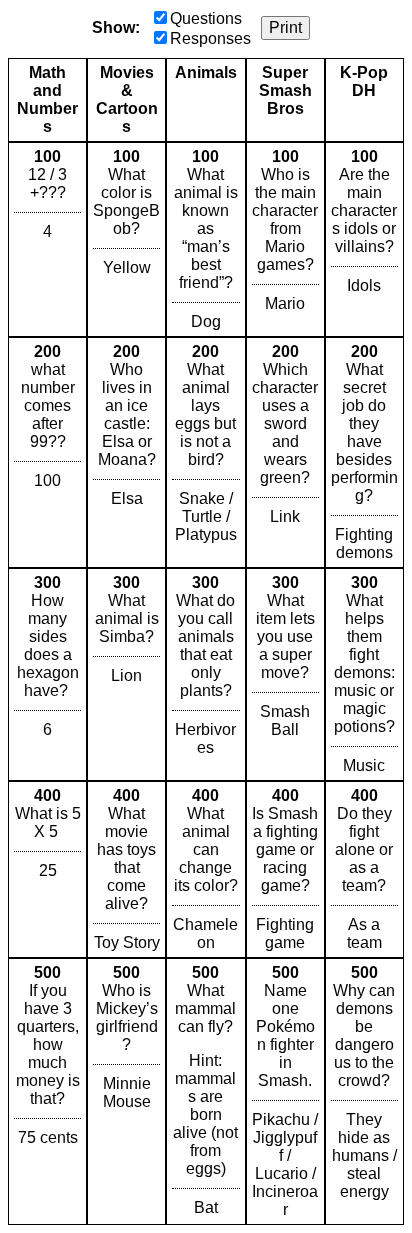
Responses (210, 38)
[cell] (47, 239)
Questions (206, 18)
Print (285, 27)
